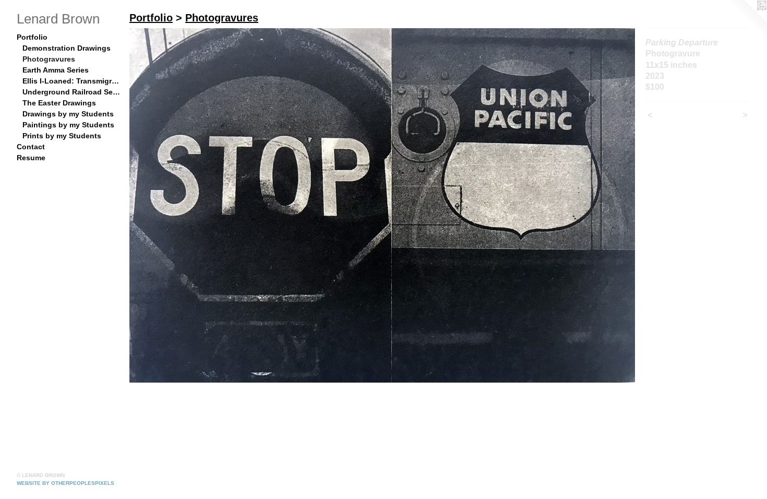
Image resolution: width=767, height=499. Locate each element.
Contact (31, 146)
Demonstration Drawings (66, 48)
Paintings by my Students (68, 125)
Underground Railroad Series (72, 92)
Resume (31, 157)
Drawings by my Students (68, 114)
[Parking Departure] (382, 205)
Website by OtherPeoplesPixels (65, 483)
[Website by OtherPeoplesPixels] (746, 21)
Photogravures (48, 59)
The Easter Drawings (59, 103)
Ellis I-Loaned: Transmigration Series (72, 81)
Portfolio (32, 37)
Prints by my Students (61, 136)
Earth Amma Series (55, 70)
